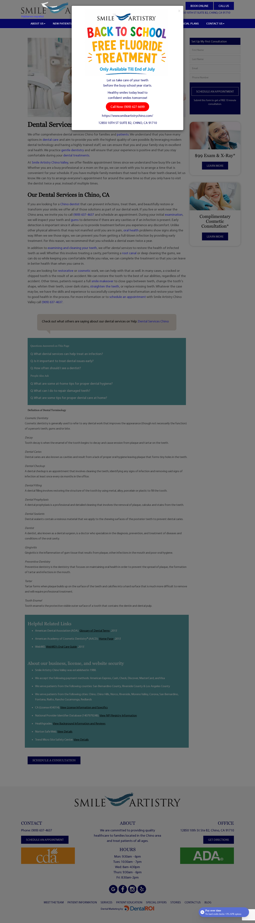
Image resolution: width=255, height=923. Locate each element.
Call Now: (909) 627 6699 (127, 106)
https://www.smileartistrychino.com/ (127, 115)
